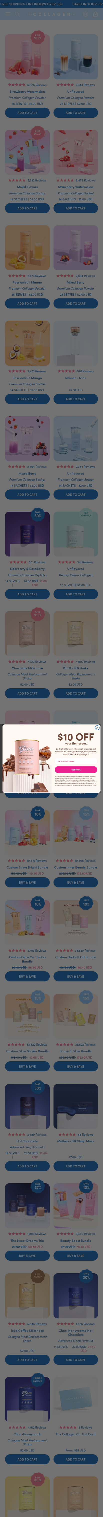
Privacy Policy (87, 785)
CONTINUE (76, 769)
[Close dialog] (97, 727)
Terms (94, 785)
